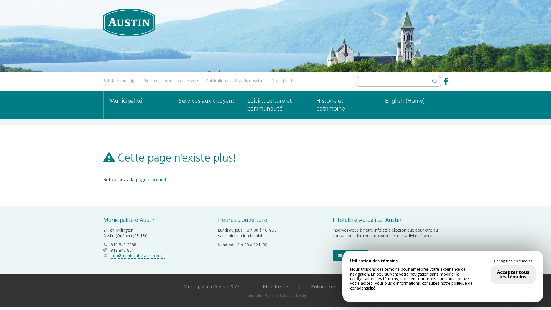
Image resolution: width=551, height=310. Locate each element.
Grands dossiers (250, 80)
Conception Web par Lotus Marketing (275, 295)
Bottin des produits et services (171, 80)
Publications (217, 80)
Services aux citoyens (207, 101)
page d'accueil (151, 179)
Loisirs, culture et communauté (269, 105)
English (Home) (405, 101)
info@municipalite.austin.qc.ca (138, 255)
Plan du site (275, 286)
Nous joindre (284, 80)
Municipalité (126, 101)
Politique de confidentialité (339, 286)
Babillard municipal (120, 80)
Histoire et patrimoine (330, 105)
